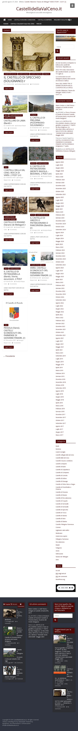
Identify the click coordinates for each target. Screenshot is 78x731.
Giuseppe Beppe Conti (23, 84)
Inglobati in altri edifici (63, 20)
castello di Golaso (61, 478)
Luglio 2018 (59, 394)
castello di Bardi (61, 467)
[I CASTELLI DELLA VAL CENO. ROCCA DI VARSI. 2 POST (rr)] (14, 148)
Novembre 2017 (61, 417)
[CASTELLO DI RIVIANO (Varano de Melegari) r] (14, 198)
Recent (14, 604)
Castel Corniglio (60, 452)
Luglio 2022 (59, 306)
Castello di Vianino (61, 521)
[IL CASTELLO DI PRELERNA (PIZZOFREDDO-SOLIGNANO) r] (41, 96)
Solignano (46, 74)
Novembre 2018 (61, 382)
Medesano (59, 533)
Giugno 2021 (60, 344)
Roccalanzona (60, 542)
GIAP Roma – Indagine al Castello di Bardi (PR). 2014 (65, 107)
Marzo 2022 (59, 317)
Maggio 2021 (60, 347)
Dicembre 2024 (60, 221)
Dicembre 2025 (60, 185)
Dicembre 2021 (60, 326)
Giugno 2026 (60, 168)
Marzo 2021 (59, 353)
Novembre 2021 (61, 329)
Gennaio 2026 (60, 182)
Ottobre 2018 (60, 385)
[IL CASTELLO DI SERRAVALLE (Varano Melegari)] (10, 666)
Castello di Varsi (35, 265)
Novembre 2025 (61, 188)
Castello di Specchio (36, 74)
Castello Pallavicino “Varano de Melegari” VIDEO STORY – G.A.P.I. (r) (45, 2)
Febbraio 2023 (60, 285)
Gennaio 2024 (60, 253)
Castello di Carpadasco (63, 469)
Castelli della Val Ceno (11, 74)
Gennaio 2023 (60, 288)
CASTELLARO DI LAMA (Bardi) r (14, 121)
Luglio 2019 (59, 359)
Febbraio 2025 (60, 215)
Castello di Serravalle (62, 504)
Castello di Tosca (61, 513)
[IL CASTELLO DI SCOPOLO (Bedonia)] (10, 609)
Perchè (39, 24)
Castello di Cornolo (61, 475)
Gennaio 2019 (60, 376)
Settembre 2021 (61, 335)
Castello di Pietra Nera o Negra (65, 484)
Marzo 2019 (59, 370)
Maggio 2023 (60, 276)
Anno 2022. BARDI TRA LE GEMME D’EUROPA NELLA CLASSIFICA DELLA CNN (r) (64, 85)
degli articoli (61, 573)
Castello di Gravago (62, 481)
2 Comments (19, 662)
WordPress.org (60, 579)
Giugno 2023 (60, 273)
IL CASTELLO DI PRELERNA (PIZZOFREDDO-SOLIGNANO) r (37, 121)
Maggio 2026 (60, 171)
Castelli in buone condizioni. (25, 20)
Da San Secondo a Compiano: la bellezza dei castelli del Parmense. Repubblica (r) (66, 65)
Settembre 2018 (61, 388)
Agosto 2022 (60, 303)
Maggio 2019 (60, 364)
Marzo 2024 (59, 247)
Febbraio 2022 (60, 320)
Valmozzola (59, 554)
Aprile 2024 (59, 244)
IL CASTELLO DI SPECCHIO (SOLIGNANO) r (22, 79)
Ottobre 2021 (60, 332)
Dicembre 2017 (60, 414)
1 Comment (20, 678)
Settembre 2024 (61, 229)
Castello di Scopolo (62, 501)
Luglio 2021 (59, 341)
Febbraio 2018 (60, 408)
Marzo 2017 (59, 435)
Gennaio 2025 (60, 218)
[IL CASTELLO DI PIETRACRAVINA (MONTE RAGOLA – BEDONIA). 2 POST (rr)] (41, 148)
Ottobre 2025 (60, 191)
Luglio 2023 (59, 271)
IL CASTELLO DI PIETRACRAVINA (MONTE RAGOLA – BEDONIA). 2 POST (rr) (40, 170)
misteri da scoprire (61, 536)
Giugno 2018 (60, 397)
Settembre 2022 (61, 300)
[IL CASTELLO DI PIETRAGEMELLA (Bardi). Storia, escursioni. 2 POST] (14, 250)
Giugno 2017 (60, 432)
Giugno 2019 (60, 362)
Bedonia (33, 163)
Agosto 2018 (60, 391)
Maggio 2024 (60, 241)
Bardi (6, 115)
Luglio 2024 (59, 235)
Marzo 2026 (59, 177)
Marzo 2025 (59, 212)
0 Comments (35, 84)
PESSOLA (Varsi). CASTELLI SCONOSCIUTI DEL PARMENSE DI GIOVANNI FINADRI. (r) (14, 332)
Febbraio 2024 (60, 250)
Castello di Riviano (10, 217)
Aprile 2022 (59, 315)
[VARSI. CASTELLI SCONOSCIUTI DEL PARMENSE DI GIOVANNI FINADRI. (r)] (41, 250)
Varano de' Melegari (10, 219)
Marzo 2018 (59, 406)
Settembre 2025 (61, 194)
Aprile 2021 (59, 350)
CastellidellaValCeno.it (39, 9)
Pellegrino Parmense (62, 539)
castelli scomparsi (45, 20)
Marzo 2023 (59, 282)
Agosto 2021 (60, 338)
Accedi (58, 570)
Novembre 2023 (61, 259)
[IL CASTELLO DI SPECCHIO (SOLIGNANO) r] (28, 35)
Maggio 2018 (60, 400)
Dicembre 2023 (60, 256)
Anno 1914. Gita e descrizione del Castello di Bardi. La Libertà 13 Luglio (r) (65, 72)
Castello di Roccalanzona (63, 498)
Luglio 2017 (59, 429)
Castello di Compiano (62, 472)
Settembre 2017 (61, 423)
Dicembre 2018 (60, 379)
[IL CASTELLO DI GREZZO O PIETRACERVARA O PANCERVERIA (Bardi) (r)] (41, 198)
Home (10, 20)
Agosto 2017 (60, 426)
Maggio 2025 (60, 206)
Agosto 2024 (60, 232)
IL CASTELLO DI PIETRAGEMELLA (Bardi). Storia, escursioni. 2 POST (13, 275)
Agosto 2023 (60, 268)
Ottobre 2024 (60, 227)
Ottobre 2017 (60, 420)
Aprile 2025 (59, 209)
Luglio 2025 (59, 200)
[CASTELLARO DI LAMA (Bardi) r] (14, 96)
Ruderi (6, 24)
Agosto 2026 (60, 162)
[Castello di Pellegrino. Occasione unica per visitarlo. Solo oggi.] (10, 648)
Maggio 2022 (60, 312)
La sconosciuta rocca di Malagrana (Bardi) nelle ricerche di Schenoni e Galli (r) (65, 79)
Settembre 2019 (61, 356)
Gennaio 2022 (60, 323)
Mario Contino (60, 105)
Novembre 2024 (61, 224)
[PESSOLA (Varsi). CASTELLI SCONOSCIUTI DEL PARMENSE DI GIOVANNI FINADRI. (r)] (14, 302)
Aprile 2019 (59, 367)
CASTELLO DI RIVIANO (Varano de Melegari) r (15, 223)
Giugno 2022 (60, 309)
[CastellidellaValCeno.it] (4, 20)
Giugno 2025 (60, 203)
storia (57, 551)
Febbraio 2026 (60, 180)
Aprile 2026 (59, 174)
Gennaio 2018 (60, 411)
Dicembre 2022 (60, 291)
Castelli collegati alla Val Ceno (22, 24)
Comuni (58, 527)
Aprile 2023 (59, 279)
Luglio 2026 (59, 165)
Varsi (6, 167)
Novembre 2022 (61, 294)
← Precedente (9, 356)
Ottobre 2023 (60, 262)
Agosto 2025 (60, 197)
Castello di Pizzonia (62, 492)
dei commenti (61, 576)
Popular (7, 604)
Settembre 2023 (61, 265)
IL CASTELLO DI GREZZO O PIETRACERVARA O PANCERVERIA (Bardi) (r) (40, 222)
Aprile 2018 (59, 403)
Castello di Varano (61, 515)
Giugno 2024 (60, 238)
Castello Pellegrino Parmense (65, 524)
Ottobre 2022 (60, 297)
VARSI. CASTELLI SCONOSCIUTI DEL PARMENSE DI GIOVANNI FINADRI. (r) (41, 271)
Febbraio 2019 (60, 373)
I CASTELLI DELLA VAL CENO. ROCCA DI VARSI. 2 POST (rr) (14, 172)
